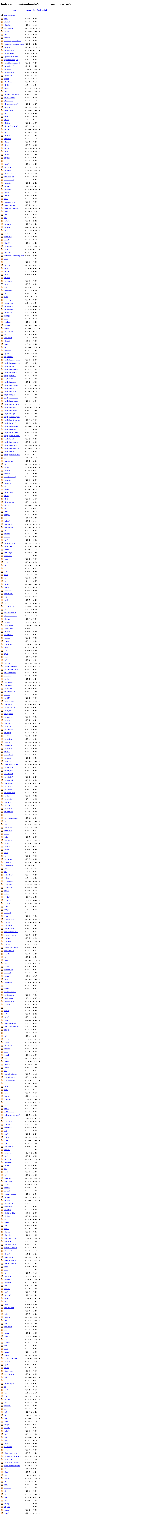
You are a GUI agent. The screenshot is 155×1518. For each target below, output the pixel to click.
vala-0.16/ (7, 88)
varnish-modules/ (9, 205)
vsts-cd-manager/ (9, 1374)
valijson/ (6, 145)
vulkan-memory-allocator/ (12, 1456)
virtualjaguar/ (8, 941)
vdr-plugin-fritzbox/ (10, 379)
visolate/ (6, 979)
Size (38, 10)
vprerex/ (6, 1333)
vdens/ (6, 297)
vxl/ (5, 1494)
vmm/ (5, 1134)
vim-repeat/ (7, 758)
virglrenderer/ (8, 875)
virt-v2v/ (6, 897)
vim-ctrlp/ (7, 695)
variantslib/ (7, 189)
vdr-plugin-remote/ (10, 407)
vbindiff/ (6, 243)
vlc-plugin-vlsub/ (9, 1080)
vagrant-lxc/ (8, 69)
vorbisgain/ (7, 1282)
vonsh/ (6, 1270)
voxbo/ (6, 1314)
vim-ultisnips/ (8, 799)
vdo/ (5, 347)
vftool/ (6, 575)
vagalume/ (7, 47)
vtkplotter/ (7, 1428)
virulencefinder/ (9, 951)
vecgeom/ (7, 470)
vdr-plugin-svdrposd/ (11, 432)
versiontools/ (8, 546)
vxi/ (5, 1491)
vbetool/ (6, 240)
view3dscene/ (8, 635)
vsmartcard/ (7, 1361)
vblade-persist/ (8, 246)
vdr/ (5, 458)
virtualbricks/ (8, 925)
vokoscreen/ (8, 1207)
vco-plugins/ (8, 281)
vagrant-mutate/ (9, 72)
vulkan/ (6, 1472)
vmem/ (6, 1118)
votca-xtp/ (7, 1301)
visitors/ (6, 976)
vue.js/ (6, 1450)
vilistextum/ (7, 663)
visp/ (5, 985)
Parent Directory (9, 15)
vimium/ (6, 834)
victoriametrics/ (9, 606)
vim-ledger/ (7, 733)
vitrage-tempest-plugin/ (11, 1026)
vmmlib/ (6, 1137)
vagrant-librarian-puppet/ (12, 63)
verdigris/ (7, 515)
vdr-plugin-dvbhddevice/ (12, 360)
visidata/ (6, 966)
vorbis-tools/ (8, 1279)
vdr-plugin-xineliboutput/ (12, 455)
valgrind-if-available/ (11, 126)
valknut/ (6, 154)
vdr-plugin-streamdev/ (11, 426)
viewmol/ (7, 638)
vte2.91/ (6, 1390)
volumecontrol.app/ (10, 1238)
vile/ (5, 660)
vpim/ (5, 1323)
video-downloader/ (10, 613)
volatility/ (7, 1216)
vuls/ (5, 1475)
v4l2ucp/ (6, 31)
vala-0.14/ (7, 85)
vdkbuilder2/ (8, 338)
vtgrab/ (6, 1402)
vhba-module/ (8, 594)
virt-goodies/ (8, 884)
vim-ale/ (6, 679)
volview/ (6, 1254)
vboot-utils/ (7, 252)
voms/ (6, 1267)
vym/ (5, 1497)
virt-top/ (6, 894)
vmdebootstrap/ (9, 1112)
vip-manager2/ (8, 865)
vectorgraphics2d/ (10, 477)
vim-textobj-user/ (9, 793)
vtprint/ (6, 1431)
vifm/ (5, 650)
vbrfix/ (6, 259)
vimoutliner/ (8, 840)
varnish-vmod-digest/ (11, 208)
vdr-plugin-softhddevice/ (12, 420)
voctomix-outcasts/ (10, 1194)
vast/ (5, 218)
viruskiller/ (7, 954)
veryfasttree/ (8, 556)
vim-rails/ (7, 752)
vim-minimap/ (8, 739)
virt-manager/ (8, 887)
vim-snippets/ (8, 771)
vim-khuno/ (7, 723)
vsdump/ (6, 1352)
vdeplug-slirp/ (8, 306)
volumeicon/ (8, 1241)
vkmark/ (6, 1061)
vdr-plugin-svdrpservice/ (12, 436)
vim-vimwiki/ (8, 812)
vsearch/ (6, 1355)
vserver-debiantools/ (10, 1358)
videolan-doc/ (8, 625)
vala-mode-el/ (8, 101)
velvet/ (6, 499)
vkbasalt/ (7, 1049)
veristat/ (6, 530)
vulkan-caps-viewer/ (10, 1453)
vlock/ (6, 1093)
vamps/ (6, 164)
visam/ (6, 960)
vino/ (5, 856)
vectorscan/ (7, 483)
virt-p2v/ (6, 891)
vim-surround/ (8, 780)
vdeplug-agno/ (8, 300)
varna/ (6, 199)
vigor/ (6, 654)
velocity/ (6, 496)
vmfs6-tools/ (8, 1128)
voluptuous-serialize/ (10, 1248)
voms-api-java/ (8, 1257)
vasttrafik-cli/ (8, 221)
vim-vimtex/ (8, 808)
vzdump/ (6, 1504)
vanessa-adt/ (8, 173)
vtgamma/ (7, 1399)
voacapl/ (6, 1184)
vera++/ (6, 505)
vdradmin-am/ (8, 461)
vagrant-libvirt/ (8, 66)
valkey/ (6, 151)
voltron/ (6, 1229)
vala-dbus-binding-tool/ (11, 94)
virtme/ (6, 916)
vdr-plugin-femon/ (10, 376)
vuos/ (5, 1481)
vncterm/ (6, 1165)
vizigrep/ (6, 1042)
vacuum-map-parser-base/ (12, 41)
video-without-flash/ (10, 616)
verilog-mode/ (8, 524)
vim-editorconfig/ (9, 707)
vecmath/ (7, 474)
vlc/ (5, 1083)
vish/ (5, 963)
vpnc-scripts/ (8, 1327)
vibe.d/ (6, 600)
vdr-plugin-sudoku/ (10, 429)
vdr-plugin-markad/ (10, 391)
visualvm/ (7, 1004)
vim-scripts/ (7, 761)
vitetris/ (6, 1017)
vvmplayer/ (7, 1488)
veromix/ (7, 534)
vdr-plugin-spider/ (10, 423)
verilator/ (7, 521)
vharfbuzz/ (7, 590)
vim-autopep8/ (8, 685)
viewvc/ (6, 647)
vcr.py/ (6, 284)
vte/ (5, 1387)
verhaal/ (6, 518)
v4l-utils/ (6, 22)
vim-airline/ (7, 676)
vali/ (5, 132)
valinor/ (6, 148)
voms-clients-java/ (10, 1260)
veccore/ (6, 467)
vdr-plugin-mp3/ (9, 395)
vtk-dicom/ (7, 1406)
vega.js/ (6, 489)
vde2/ (5, 293)
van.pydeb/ (7, 167)
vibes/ (6, 603)
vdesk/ (6, 319)
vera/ (5, 508)
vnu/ (5, 1175)
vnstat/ (6, 1172)
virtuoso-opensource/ (11, 947)
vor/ (5, 1273)
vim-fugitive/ (8, 711)
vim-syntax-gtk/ (9, 786)
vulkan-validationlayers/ (12, 1466)
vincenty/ (7, 846)
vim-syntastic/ (8, 783)
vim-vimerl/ (7, 805)
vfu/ (5, 578)
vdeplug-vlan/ (8, 312)
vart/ (5, 214)
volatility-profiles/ (9, 1213)
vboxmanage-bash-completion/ (14, 256)
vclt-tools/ (7, 278)
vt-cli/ (5, 1377)
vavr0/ (6, 230)
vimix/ (6, 837)
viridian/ (6, 878)
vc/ (5, 262)
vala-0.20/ (7, 91)
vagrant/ (6, 79)
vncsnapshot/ (8, 1162)
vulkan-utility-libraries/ (11, 1462)
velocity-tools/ (8, 493)
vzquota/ (6, 1510)
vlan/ (5, 1071)
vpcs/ (5, 1320)
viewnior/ (7, 641)
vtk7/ (5, 1415)
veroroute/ (7, 537)
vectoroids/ (7, 480)
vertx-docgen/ (8, 553)
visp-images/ (8, 982)
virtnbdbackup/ (9, 919)
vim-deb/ (7, 698)
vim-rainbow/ (8, 755)
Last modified (31, 10)
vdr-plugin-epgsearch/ (11, 369)
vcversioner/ (8, 290)
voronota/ (7, 1289)
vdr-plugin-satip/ (9, 414)
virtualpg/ (7, 944)
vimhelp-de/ (8, 827)
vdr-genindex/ (8, 357)
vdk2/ (5, 335)
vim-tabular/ (8, 789)
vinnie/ (6, 853)
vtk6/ (5, 1412)
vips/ (5, 872)
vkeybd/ (6, 1055)
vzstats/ (6, 1513)
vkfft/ (5, 1058)
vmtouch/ (7, 1150)
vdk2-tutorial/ (8, 331)
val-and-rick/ (8, 82)
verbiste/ (6, 511)
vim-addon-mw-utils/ (11, 669)
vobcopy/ (7, 1188)
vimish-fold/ (8, 831)
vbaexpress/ (7, 237)
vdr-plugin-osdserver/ (11, 398)
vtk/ (5, 1409)
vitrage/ (6, 1030)
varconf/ (6, 186)
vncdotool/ (7, 1159)
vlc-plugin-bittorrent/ (10, 1074)
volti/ (5, 1225)
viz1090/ (6, 1039)
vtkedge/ (6, 1425)
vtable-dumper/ (9, 1383)
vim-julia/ (7, 720)
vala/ (5, 113)
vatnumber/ (7, 224)
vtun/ (5, 1437)
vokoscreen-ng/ (9, 1203)
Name (14, 10)
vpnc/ (5, 1330)
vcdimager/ (7, 265)
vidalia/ (6, 609)
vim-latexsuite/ (8, 729)
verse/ (6, 540)
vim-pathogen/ (8, 745)
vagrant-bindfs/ (9, 50)
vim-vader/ (7, 802)
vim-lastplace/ (8, 726)
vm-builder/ (7, 1099)
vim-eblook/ (8, 704)
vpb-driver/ (7, 1317)
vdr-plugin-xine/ (9, 451)
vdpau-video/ (8, 350)
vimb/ (5, 824)
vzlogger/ (7, 1507)
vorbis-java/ (7, 1276)
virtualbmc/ (7, 922)
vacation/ (7, 38)
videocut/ (7, 619)
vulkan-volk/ (8, 1469)
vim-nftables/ (8, 742)
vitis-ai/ (6, 1020)
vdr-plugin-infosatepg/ (11, 385)
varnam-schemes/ (9, 202)
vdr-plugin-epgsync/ (10, 372)
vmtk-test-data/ (8, 1147)
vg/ (5, 581)
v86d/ (5, 34)
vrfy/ (5, 1339)
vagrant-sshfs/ (8, 75)
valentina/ (7, 123)
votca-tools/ (7, 1298)
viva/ (5, 1033)
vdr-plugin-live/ (9, 388)
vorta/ (5, 1292)
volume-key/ (8, 1235)
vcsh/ (5, 287)
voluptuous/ (7, 1251)
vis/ (5, 957)
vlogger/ (6, 1096)
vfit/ (5, 568)
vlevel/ (6, 1086)
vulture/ (6, 1478)
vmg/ (5, 1131)
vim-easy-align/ (9, 701)
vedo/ (5, 486)
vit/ (5, 1007)
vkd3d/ (6, 1052)
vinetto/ (6, 850)
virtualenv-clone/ (9, 929)
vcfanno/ (6, 268)
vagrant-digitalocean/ (11, 57)
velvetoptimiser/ (9, 502)
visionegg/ (7, 973)
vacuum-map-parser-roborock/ (14, 44)
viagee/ (6, 597)
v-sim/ (6, 19)
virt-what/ (7, 903)
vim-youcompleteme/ (11, 818)
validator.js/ (7, 135)
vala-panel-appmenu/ (11, 104)
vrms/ (5, 1346)
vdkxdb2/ (7, 341)
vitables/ (6, 1011)
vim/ (5, 821)
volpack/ (6, 1222)
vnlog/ (6, 1169)
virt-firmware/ (8, 881)
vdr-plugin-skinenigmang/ (12, 417)
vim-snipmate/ (8, 767)
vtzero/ (6, 1443)
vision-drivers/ (8, 970)
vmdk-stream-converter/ (12, 1115)
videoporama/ (8, 628)
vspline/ (6, 1365)
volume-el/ (7, 1232)
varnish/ (6, 211)
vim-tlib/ (6, 796)
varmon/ (6, 196)
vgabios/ (6, 584)
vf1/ (5, 565)
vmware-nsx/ (8, 1153)
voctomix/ (7, 1197)
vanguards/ (7, 183)
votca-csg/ (7, 1295)
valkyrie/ (6, 158)
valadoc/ (6, 120)
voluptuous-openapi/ (10, 1244)
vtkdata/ (6, 1421)
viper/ (5, 868)
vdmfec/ (6, 344)
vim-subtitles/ (8, 777)
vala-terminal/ (8, 110)
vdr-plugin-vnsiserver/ (11, 442)
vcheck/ (6, 275)
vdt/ (5, 464)
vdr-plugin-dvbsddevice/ (12, 363)
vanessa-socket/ (9, 180)
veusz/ (6, 559)
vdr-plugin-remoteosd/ (11, 410)
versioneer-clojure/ (10, 543)
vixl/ (5, 1036)
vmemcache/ (8, 1121)
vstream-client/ (8, 1371)
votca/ (6, 1304)
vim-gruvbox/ (8, 717)
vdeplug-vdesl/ (8, 309)
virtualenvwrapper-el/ (11, 932)
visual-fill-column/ (10, 992)
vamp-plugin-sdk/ (9, 161)
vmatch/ (6, 1105)
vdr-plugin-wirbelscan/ (11, 448)
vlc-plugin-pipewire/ (10, 1077)
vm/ (5, 1102)
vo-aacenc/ (7, 1178)
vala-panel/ (7, 107)
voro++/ (6, 1286)
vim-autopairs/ (8, 682)
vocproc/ (6, 1191)
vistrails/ (6, 989)
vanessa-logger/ (9, 177)
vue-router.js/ (8, 1447)
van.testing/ (7, 170)
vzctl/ (5, 1500)
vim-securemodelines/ (11, 764)
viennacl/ (7, 632)
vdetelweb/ (7, 322)
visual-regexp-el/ (9, 995)
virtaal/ (6, 906)
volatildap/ (7, 1210)
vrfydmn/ (7, 1342)
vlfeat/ (6, 1090)
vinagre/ (6, 843)
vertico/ (6, 549)
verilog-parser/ (8, 527)
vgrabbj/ (6, 587)
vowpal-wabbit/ (9, 1308)
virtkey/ (6, 910)
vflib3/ (6, 571)
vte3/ (5, 1393)
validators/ (7, 139)
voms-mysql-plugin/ (10, 1263)
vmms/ (6, 1140)
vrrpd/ (6, 1349)
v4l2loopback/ (8, 28)
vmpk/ (6, 1143)
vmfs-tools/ (7, 1124)
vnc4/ (5, 1156)
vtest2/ (6, 1396)
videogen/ (7, 622)
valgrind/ (7, 129)
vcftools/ (6, 271)
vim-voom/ (7, 815)
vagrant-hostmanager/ (11, 60)
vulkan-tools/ (8, 1459)
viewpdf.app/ (8, 644)
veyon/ (6, 562)
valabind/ (7, 117)
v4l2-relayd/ (8, 25)
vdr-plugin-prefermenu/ (11, 404)
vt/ (4, 1380)
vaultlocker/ (7, 227)
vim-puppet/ (8, 748)
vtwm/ (6, 1440)
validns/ (6, 142)
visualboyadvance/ (10, 1001)
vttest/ (6, 1434)
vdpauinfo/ (7, 353)
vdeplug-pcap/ (8, 303)
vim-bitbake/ (8, 688)
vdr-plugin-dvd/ (9, 366)
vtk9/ (5, 1418)
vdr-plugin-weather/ (10, 445)
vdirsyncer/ (7, 325)
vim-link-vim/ (8, 736)
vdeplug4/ (7, 316)
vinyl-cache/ (8, 859)
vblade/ (6, 249)
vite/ (5, 1014)
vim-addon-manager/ (11, 666)
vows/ (6, 1311)
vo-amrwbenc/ (8, 1181)
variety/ (6, 192)
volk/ (5, 1219)
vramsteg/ (7, 1336)
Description (44, 10)
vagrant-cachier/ (9, 53)
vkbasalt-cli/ (8, 1045)
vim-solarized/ (8, 774)
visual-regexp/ (8, 998)
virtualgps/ (7, 938)
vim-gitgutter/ (8, 714)
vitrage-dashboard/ (10, 1023)
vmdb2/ (6, 1109)
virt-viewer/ (7, 900)
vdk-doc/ (7, 328)
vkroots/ (6, 1068)
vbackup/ (7, 233)
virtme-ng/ (7, 913)
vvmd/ (6, 1485)
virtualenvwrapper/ (10, 935)
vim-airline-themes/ (10, 673)
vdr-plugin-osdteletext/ (11, 401)
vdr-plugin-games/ (10, 382)
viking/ (6, 657)
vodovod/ (7, 1200)
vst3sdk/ (6, 1368)
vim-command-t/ (9, 692)
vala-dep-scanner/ (9, 98)
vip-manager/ (8, 862)
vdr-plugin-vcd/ (9, 439)
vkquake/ (7, 1064)
